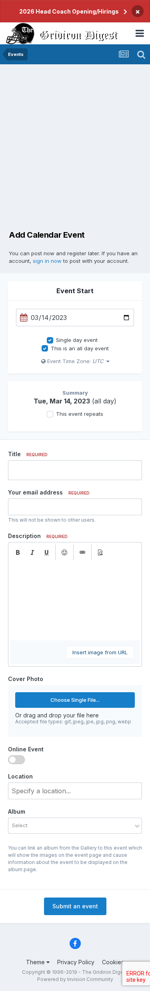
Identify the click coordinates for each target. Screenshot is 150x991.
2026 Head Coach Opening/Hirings (69, 11)
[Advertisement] (75, 143)
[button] (17, 552)
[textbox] (75, 600)
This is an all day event (80, 348)
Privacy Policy (75, 962)
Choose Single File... (75, 700)
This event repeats (79, 414)
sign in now (47, 261)
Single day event (77, 340)
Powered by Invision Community (75, 979)
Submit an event (75, 906)
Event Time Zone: (74, 361)
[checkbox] (50, 340)
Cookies (113, 962)
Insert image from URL (100, 652)
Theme (36, 962)
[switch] (16, 759)
